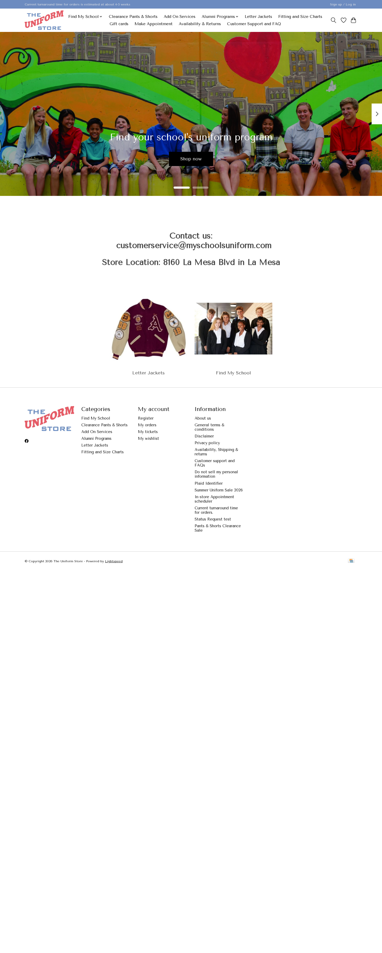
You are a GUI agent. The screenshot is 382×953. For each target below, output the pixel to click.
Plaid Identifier (209, 483)
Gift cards (119, 24)
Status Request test (213, 519)
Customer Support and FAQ (254, 24)
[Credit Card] (351, 561)
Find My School (233, 372)
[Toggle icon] (333, 20)
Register (146, 418)
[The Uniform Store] (44, 20)
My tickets (148, 432)
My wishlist (148, 438)
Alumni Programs (96, 438)
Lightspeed (114, 561)
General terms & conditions (209, 427)
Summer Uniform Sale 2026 (219, 490)
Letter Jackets (258, 16)
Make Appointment (154, 24)
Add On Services (179, 16)
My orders (147, 425)
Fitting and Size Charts (300, 16)
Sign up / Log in (343, 4)
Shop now (191, 158)
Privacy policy (207, 443)
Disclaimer (204, 436)
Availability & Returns (200, 24)
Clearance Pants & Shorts (133, 16)
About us (203, 418)
